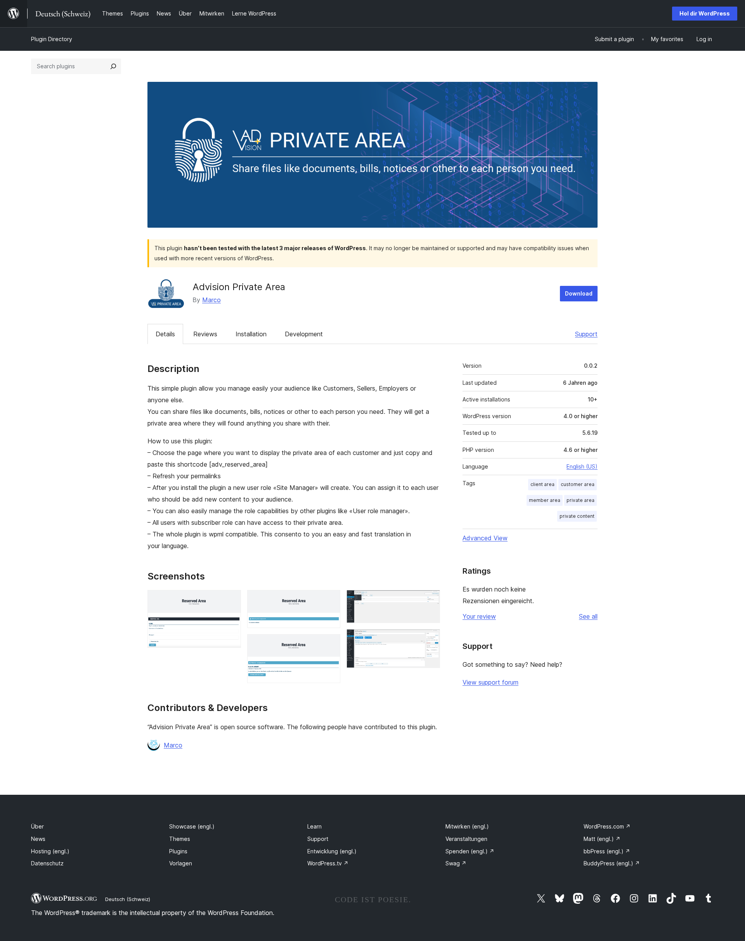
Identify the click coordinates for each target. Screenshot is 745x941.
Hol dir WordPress (704, 13)
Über (37, 826)
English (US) (582, 466)
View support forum (490, 682)
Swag (455, 863)
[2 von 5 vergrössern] (330, 600)
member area (544, 500)
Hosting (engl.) (50, 851)
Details (165, 334)
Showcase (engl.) (192, 826)
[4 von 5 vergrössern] (429, 600)
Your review (479, 616)
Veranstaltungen (466, 838)
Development (304, 334)
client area (542, 484)
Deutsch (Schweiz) (127, 899)
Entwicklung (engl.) (332, 851)
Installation (251, 334)
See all (588, 616)
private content (577, 516)
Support (586, 334)
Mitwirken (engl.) (467, 826)
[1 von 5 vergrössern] (230, 600)
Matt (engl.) (602, 838)
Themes (179, 838)
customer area (577, 484)
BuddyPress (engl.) (612, 863)
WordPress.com (607, 826)
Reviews (205, 334)
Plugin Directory (51, 39)
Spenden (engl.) (469, 851)
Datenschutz (47, 863)
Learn (314, 826)
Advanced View (485, 538)
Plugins (178, 851)
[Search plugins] (113, 66)
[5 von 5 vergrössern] (429, 639)
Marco (211, 300)
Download (579, 293)
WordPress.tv (327, 863)
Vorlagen (180, 863)
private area (580, 500)
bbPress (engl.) (607, 851)
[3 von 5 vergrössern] (330, 645)
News (38, 838)
